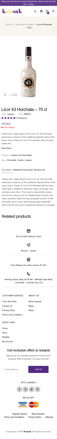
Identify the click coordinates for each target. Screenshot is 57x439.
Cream (20, 160)
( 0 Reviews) (21, 118)
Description (7, 170)
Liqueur (28, 160)
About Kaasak (34, 301)
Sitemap (49, 417)
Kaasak (27, 431)
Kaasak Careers (19, 414)
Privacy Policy (8, 310)
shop (4, 332)
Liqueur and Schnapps (24, 24)
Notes (31, 310)
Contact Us (7, 306)
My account (7, 341)
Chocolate (11, 160)
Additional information (23, 170)
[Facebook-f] (19, 389)
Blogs (31, 306)
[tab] (7, 170)
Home (8, 24)
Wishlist (5, 337)
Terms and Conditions (12, 315)
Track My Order (9, 301)
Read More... (7, 148)
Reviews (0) (39, 170)
